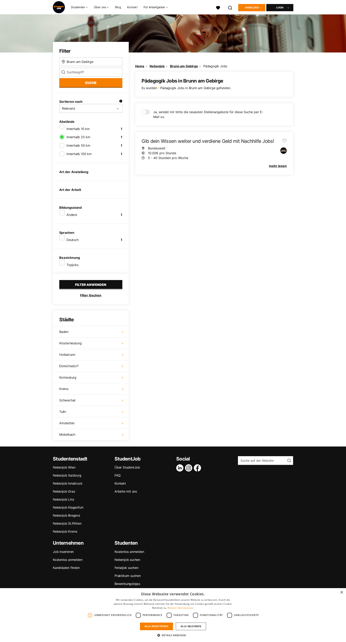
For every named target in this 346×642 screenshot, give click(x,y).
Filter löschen (90, 295)
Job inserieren (63, 552)
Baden (63, 332)
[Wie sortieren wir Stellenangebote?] (120, 101)
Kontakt (132, 7)
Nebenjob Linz (63, 499)
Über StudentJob (127, 467)
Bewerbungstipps (127, 584)
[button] (173, 635)
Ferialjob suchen (126, 568)
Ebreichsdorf (68, 366)
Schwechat (67, 400)
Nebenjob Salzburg (67, 475)
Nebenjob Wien (64, 467)
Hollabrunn (67, 355)
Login (280, 7)
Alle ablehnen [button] (191, 626)
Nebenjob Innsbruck (67, 483)
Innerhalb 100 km (79, 154)
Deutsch (72, 240)
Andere (71, 215)
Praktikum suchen (128, 576)
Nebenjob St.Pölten (67, 523)
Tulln (62, 412)
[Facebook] (198, 468)
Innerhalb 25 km (78, 137)
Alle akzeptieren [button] (156, 626)
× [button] (341, 592)
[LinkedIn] (180, 468)
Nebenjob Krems (65, 531)
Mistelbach (67, 434)
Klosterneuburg (70, 343)
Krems (63, 389)
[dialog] (173, 615)
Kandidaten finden (66, 568)
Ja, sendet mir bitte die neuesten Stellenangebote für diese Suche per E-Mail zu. (208, 114)
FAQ (117, 475)
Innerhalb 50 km (78, 145)
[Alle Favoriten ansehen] (218, 7)
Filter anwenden (90, 285)
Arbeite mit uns (126, 491)
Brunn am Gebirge (184, 66)
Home (139, 66)
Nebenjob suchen (127, 560)
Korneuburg (67, 377)
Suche (91, 83)
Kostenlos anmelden (67, 560)
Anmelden (252, 7)
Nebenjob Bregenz (66, 515)
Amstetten (66, 423)
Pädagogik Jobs (215, 66)
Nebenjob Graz (64, 491)
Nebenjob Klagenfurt (68, 507)
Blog (118, 7)
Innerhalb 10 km (78, 129)
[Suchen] (230, 7)
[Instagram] (189, 468)
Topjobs (72, 265)
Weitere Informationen (180, 608)
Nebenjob (157, 66)
